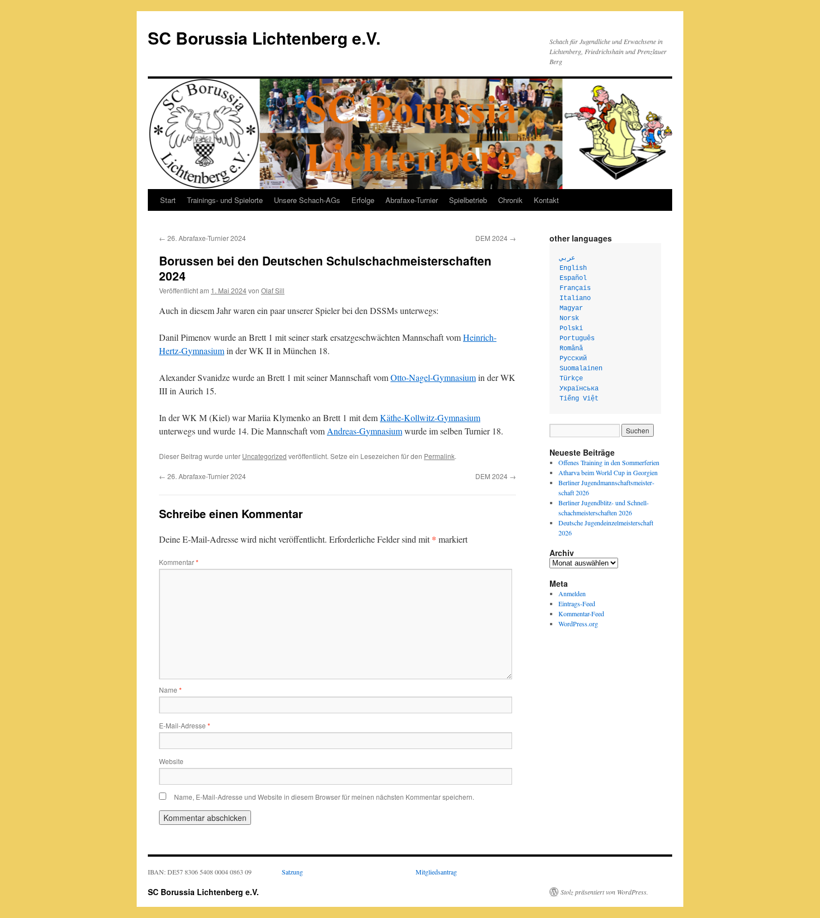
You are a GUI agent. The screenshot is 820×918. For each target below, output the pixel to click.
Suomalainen (580, 369)
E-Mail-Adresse (184, 725)
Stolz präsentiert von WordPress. (604, 891)
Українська (579, 389)
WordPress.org (578, 623)
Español (573, 278)
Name (170, 689)
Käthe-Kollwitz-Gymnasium (430, 417)
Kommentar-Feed (581, 613)
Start (168, 200)
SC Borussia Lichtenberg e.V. (264, 38)
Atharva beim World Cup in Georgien (608, 472)
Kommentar (179, 562)
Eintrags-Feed (576, 603)
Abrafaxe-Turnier (411, 200)
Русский (573, 359)
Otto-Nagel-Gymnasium (433, 377)
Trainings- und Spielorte (225, 200)
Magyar (571, 308)
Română (571, 348)
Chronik (510, 200)
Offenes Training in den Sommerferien (608, 462)
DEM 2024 (495, 238)
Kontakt (546, 200)
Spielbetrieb (468, 200)
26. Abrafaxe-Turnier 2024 (202, 238)
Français (575, 288)
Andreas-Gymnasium (364, 431)
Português (577, 338)
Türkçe (571, 379)
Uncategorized (264, 456)
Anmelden (572, 593)
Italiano (575, 298)
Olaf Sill (272, 290)
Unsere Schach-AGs (307, 200)
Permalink (439, 456)
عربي (567, 258)
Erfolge (362, 200)
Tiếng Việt (579, 399)
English (573, 268)
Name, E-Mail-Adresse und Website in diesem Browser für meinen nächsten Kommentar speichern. (324, 796)
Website (171, 761)
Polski (571, 328)
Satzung (292, 871)
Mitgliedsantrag (436, 871)
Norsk (569, 318)
